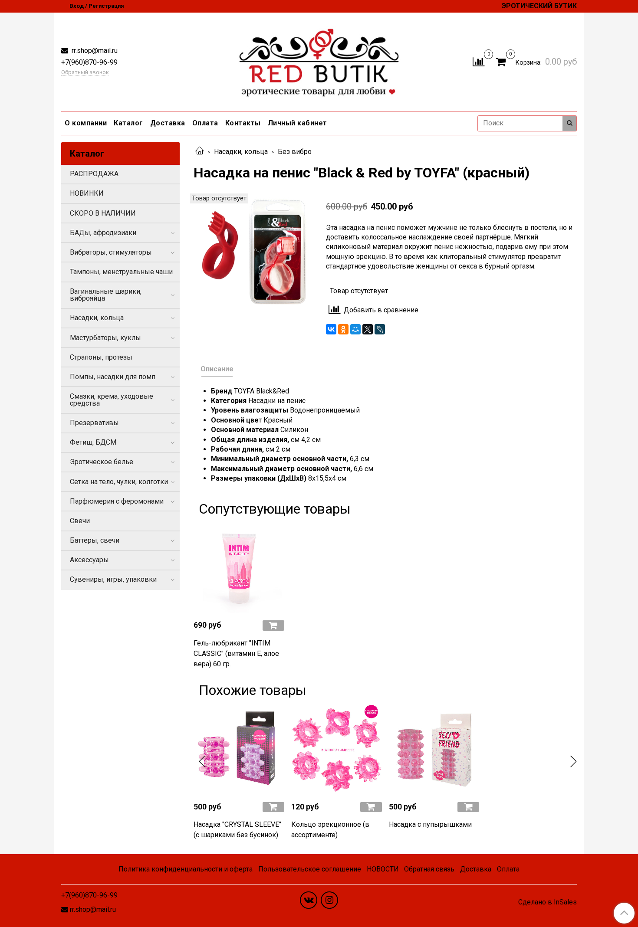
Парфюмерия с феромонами (117, 501)
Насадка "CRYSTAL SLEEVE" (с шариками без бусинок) (237, 829)
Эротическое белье (101, 462)
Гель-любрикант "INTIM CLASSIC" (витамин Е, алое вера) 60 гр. (236, 653)
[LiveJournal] (380, 329)
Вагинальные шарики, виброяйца (105, 294)
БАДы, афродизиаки (103, 233)
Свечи (80, 521)
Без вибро (295, 151)
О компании (86, 123)
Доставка (167, 123)
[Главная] (199, 151)
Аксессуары (89, 560)
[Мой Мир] (355, 329)
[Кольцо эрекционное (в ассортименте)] (336, 749)
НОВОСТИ (383, 869)
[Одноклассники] (343, 329)
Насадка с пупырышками (430, 824)
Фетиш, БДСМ (93, 442)
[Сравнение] (478, 61)
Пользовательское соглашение (309, 869)
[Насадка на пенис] (253, 252)
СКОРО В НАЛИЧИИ (103, 213)
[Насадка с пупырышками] (434, 749)
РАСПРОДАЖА (94, 174)
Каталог (128, 123)
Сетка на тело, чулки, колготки (119, 482)
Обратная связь (429, 869)
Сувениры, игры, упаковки (113, 579)
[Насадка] (239, 749)
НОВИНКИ (87, 193)
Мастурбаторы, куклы (105, 338)
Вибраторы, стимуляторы (111, 252)
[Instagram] (329, 900)
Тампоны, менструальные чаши (121, 272)
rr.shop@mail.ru (94, 50)
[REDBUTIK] (319, 60)
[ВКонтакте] (331, 329)
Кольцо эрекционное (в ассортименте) (330, 829)
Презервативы (94, 423)
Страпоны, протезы (101, 357)
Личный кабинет (297, 123)
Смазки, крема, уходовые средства (111, 399)
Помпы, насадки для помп (112, 377)
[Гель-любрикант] (239, 568)
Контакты (243, 123)
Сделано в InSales (547, 902)
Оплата (205, 123)
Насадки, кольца (241, 151)
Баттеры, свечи (94, 540)
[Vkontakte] (308, 900)
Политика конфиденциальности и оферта (185, 869)
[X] (367, 329)
